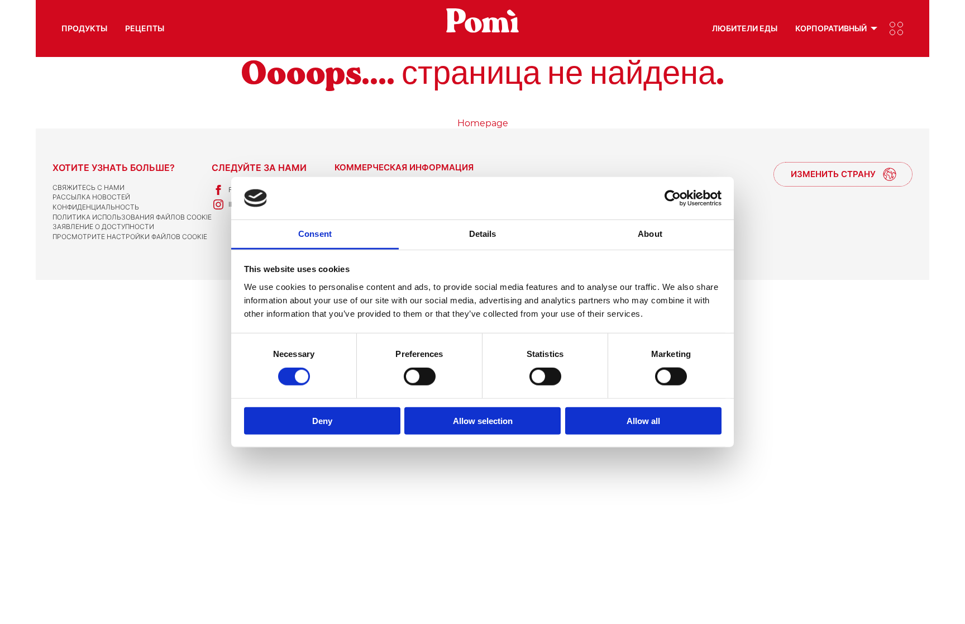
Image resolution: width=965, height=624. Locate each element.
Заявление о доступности (103, 226)
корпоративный (831, 28)
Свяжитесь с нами (88, 187)
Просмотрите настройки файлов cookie (129, 236)
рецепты (144, 28)
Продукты (84, 28)
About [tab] (650, 234)
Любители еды (744, 28)
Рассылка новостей (91, 197)
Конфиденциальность (95, 207)
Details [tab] (482, 234)
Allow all (643, 420)
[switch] (420, 376)
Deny (322, 420)
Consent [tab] (315, 234)
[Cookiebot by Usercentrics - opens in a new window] (673, 198)
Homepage (482, 123)
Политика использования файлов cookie (132, 217)
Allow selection (483, 420)
